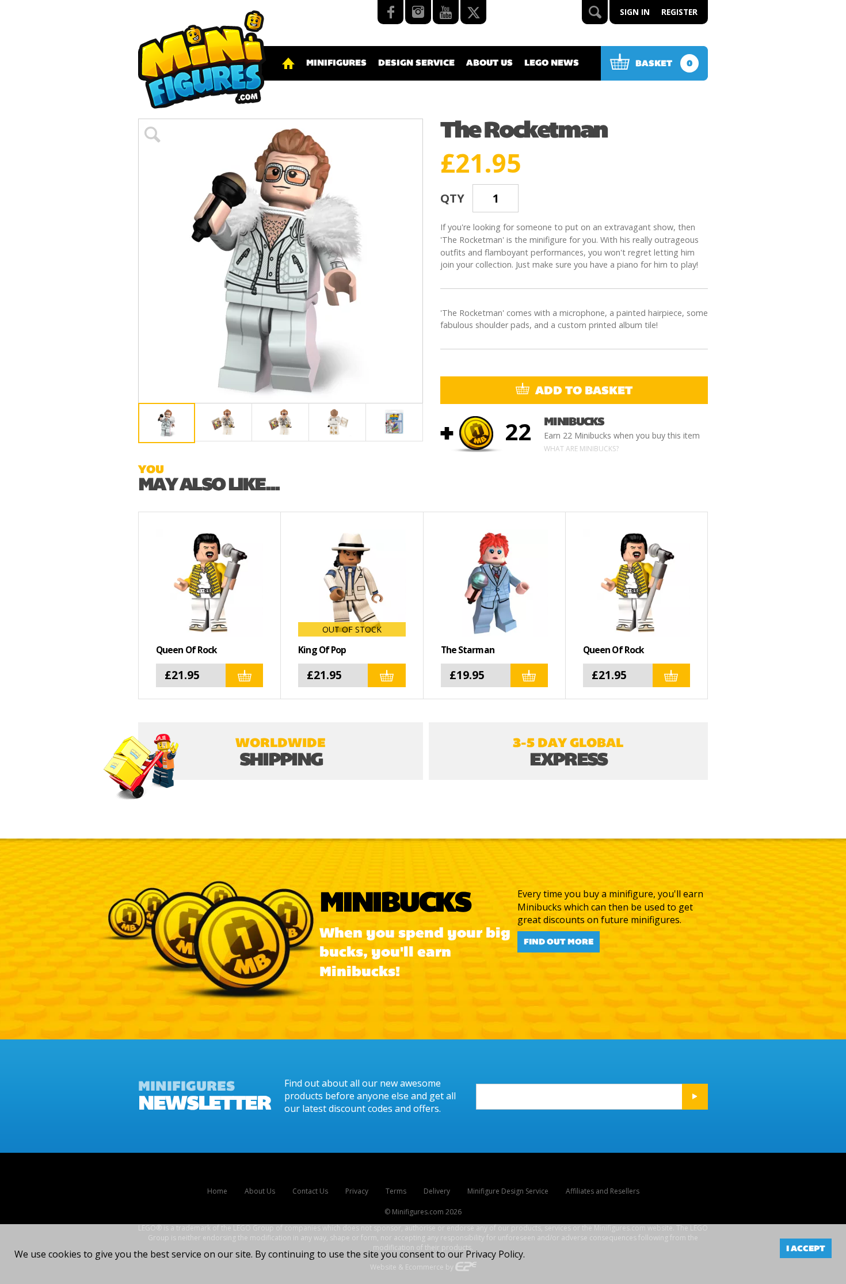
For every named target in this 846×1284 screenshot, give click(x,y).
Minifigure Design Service (507, 1191)
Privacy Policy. (495, 1254)
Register (679, 11)
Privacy (356, 1191)
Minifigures (336, 63)
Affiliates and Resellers (602, 1191)
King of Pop (322, 649)
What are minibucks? (581, 449)
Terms (396, 1191)
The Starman (467, 649)
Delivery (437, 1191)
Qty (452, 198)
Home (217, 1191)
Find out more (558, 942)
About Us (489, 63)
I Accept (805, 1248)
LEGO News (551, 63)
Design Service (416, 63)
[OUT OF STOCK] (351, 582)
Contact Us (310, 1191)
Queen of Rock (187, 649)
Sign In (635, 11)
